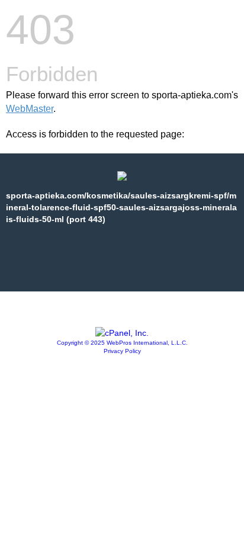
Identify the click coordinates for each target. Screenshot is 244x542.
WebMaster (29, 109)
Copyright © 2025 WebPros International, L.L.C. (122, 342)
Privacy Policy (122, 351)
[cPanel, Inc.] (122, 333)
